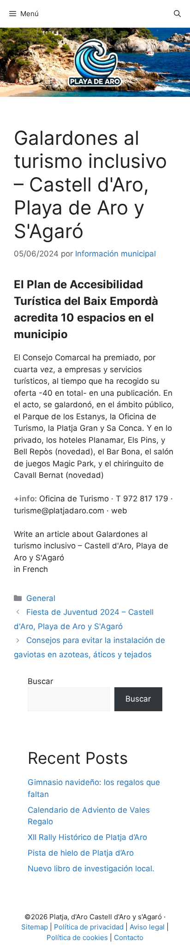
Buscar (40, 681)
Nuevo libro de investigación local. (91, 868)
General (40, 598)
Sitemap (34, 926)
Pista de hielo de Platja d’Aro (81, 852)
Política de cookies (77, 937)
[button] (177, 14)
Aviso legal (147, 926)
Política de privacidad (89, 926)
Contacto (128, 937)
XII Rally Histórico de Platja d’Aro (87, 837)
